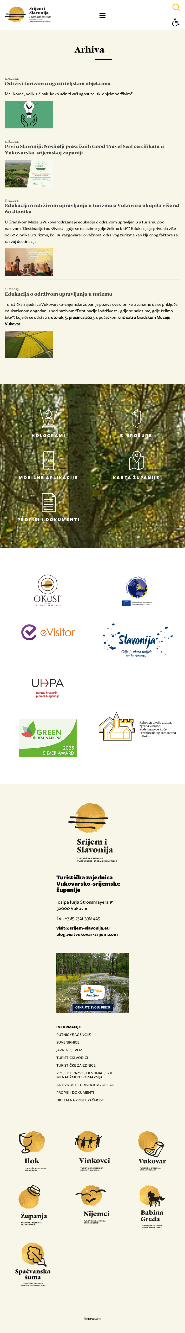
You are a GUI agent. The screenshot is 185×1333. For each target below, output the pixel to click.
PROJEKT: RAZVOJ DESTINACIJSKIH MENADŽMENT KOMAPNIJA (84, 1075)
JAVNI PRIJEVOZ (69, 1050)
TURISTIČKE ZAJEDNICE (76, 1065)
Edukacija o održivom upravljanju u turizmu (58, 294)
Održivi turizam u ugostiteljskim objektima (58, 84)
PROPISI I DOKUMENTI (75, 1092)
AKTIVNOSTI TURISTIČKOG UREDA (85, 1084)
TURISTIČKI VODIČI (72, 1057)
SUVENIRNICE (67, 1042)
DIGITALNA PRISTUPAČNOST (80, 1100)
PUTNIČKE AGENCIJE (73, 1034)
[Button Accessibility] (176, 30)
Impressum (92, 1318)
